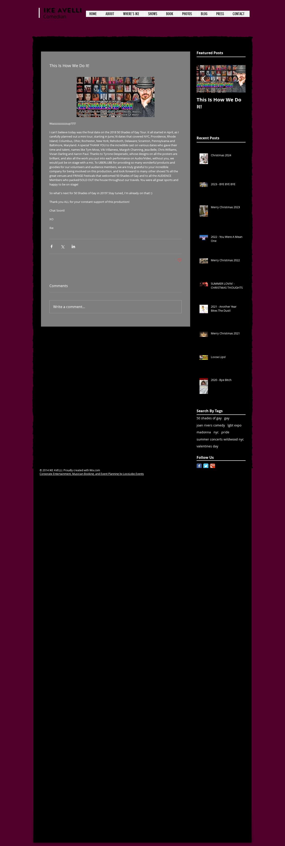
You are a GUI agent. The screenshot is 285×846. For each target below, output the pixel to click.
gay (226, 418)
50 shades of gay (209, 418)
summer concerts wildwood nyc (220, 439)
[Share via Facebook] (51, 246)
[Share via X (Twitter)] (62, 246)
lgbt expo (234, 425)
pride (225, 432)
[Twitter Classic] (205, 466)
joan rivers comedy (211, 425)
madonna (204, 432)
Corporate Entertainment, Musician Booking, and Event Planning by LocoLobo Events (92, 473)
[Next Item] (238, 79)
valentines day (207, 446)
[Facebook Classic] (199, 466)
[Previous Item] (204, 79)
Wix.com (95, 470)
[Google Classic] (212, 466)
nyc (216, 432)
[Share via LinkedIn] (73, 246)
